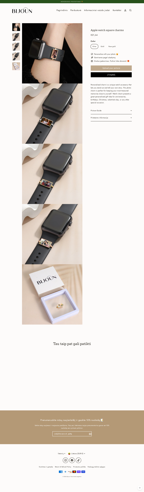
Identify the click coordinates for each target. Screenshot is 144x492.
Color (93, 41)
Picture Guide (96, 110)
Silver (94, 46)
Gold (102, 46)
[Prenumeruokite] (90, 433)
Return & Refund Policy (63, 467)
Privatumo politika (79, 467)
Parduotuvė (75, 10)
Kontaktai (117, 10)
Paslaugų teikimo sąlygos (96, 467)
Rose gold (112, 46)
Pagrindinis (62, 10)
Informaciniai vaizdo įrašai (97, 10)
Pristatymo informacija (99, 117)
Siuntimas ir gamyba (46, 467)
